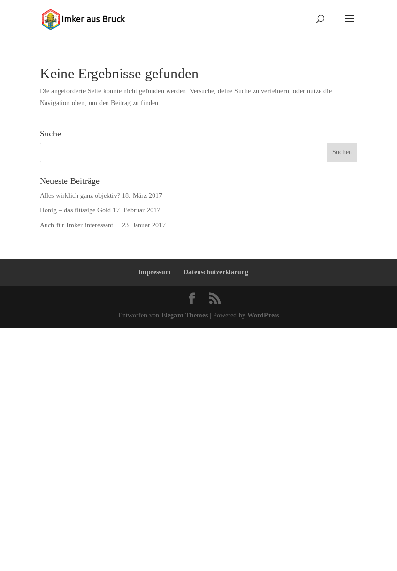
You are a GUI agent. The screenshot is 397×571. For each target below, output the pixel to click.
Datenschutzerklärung (215, 272)
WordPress (263, 315)
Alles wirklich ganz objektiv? (80, 195)
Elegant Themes (184, 315)
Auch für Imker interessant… (80, 225)
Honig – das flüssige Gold (75, 210)
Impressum (154, 272)
